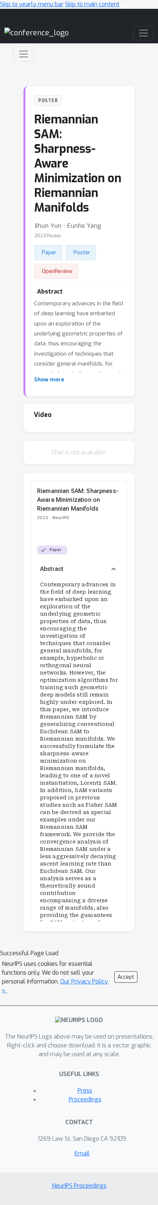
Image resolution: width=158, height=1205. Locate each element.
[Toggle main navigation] (143, 33)
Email (82, 1153)
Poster (81, 252)
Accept (126, 977)
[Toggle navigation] (23, 54)
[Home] (36, 33)
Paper (49, 252)
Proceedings (85, 1099)
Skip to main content (92, 4)
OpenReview (57, 271)
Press (85, 1090)
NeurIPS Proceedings (79, 1186)
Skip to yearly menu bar (32, 4)
